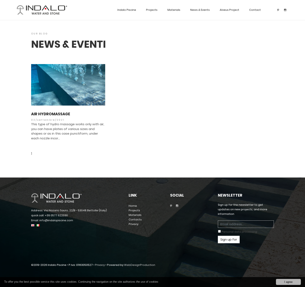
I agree (288, 281)
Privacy (133, 224)
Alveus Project (229, 10)
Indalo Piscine (126, 10)
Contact (255, 10)
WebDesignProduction (139, 265)
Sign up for (228, 239)
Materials (173, 10)
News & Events (200, 10)
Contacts (135, 219)
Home (133, 206)
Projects (151, 10)
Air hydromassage (50, 114)
